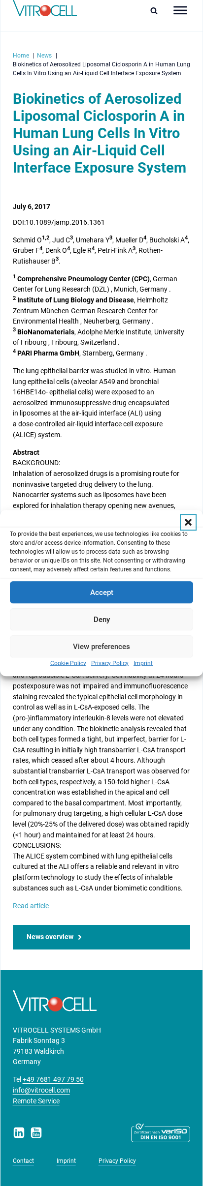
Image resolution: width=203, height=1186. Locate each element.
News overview (50, 937)
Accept (101, 592)
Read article (31, 906)
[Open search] (156, 10)
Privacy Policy (110, 663)
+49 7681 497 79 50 (53, 1079)
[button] (188, 522)
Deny (102, 619)
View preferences (101, 646)
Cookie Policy (68, 663)
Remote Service (36, 1101)
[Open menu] (180, 10)
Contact (23, 1160)
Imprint (143, 663)
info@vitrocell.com (41, 1090)
